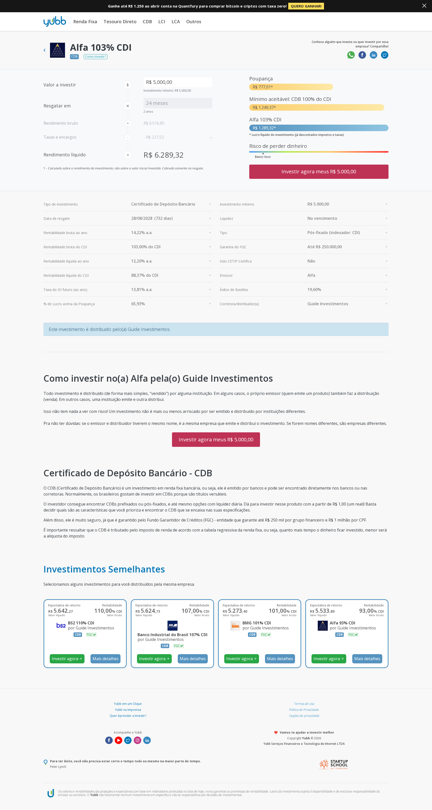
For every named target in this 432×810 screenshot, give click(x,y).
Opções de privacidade (304, 716)
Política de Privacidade (304, 710)
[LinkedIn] (147, 740)
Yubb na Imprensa (128, 710)
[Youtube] (118, 740)
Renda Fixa (85, 21)
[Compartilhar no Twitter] (384, 55)
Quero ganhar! (306, 5)
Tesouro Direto (120, 21)
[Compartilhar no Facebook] (362, 55)
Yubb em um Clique (128, 704)
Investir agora (67, 658)
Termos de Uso (304, 704)
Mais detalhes (105, 658)
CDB (147, 21)
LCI (161, 21)
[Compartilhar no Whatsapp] (351, 55)
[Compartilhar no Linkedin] (373, 55)
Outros (193, 21)
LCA (176, 21)
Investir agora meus (319, 171)
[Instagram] (137, 740)
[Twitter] (128, 740)
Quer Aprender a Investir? (128, 716)
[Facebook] (109, 740)
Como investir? (95, 56)
